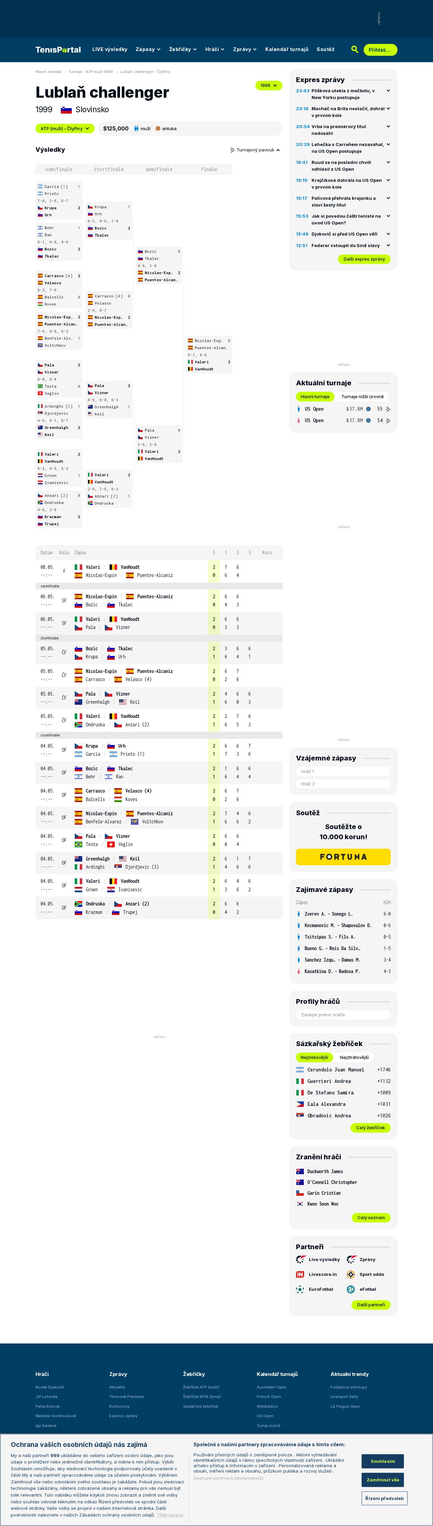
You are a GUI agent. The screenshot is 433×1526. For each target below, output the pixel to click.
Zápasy (145, 49)
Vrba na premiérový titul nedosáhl (339, 130)
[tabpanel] (343, 414)
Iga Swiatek (46, 1425)
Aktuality (117, 1387)
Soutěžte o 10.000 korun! (343, 832)
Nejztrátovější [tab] (354, 1057)
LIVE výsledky (110, 49)
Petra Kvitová (48, 1406)
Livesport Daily (344, 1396)
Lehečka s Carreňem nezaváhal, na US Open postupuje (348, 148)
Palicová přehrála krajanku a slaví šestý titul (344, 201)
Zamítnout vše (383, 1479)
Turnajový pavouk (256, 149)
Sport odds (372, 1274)
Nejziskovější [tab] (314, 1057)
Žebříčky (180, 49)
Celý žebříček (370, 1127)
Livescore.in (323, 1274)
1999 (265, 85)
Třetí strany (170, 1514)
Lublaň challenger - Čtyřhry (145, 71)
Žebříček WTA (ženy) (202, 1396)
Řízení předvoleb (384, 1498)
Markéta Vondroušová (56, 1415)
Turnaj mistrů (268, 1425)
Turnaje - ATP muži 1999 (91, 71)
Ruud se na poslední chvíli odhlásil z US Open (341, 166)
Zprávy (242, 49)
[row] (159, 571)
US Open (265, 1415)
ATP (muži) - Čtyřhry (62, 128)
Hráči (212, 49)
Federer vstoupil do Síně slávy (346, 245)
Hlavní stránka (48, 71)
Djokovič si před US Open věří (345, 234)
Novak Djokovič (50, 1387)
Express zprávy (123, 1415)
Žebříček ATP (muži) (201, 1387)
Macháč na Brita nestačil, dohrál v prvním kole (348, 112)
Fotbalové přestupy (349, 1387)
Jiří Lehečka (47, 1396)
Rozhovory (119, 1406)
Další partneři (371, 1304)
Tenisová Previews (126, 1396)
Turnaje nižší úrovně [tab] (362, 396)
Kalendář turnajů (287, 49)
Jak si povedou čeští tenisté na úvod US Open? (346, 219)
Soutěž (326, 49)
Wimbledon (267, 1406)
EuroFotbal (321, 1289)
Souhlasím (383, 1461)
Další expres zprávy (364, 259)
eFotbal (368, 1289)
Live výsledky (324, 1259)
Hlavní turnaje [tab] (315, 396)
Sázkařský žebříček (200, 1406)
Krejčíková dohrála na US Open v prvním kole (347, 183)
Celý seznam (371, 1217)
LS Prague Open (345, 1406)
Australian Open (272, 1387)
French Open (269, 1396)
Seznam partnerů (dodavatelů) (228, 1478)
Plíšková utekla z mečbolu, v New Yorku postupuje (343, 94)
